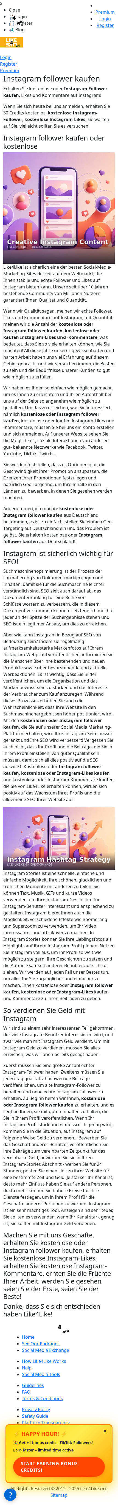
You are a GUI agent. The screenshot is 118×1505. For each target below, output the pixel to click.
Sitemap (59, 1495)
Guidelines (33, 1385)
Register (8, 64)
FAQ (26, 1392)
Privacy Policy (36, 1409)
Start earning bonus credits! (49, 1467)
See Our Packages (41, 1344)
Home (28, 1337)
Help (27, 1368)
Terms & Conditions (42, 1399)
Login (6, 57)
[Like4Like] (11, 42)
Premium (9, 71)
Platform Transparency (46, 1423)
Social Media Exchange (45, 1350)
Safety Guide (35, 1416)
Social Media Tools (41, 1374)
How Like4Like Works (44, 1361)
